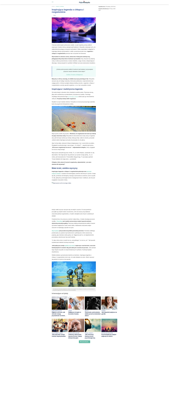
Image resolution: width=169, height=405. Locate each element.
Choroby (103, 310)
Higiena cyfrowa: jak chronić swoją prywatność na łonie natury (58, 313)
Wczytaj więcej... (84, 341)
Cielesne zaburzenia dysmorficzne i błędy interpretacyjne (75, 336)
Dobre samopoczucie (57, 310)
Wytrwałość (55, 230)
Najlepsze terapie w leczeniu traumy (74, 313)
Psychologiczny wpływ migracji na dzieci (108, 335)
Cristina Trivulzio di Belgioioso (74, 74)
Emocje (86, 310)
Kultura (53, 6)
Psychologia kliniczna (73, 333)
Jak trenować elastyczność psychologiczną (90, 336)
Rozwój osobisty (89, 333)
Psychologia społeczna (107, 333)
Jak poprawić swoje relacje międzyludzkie (59, 335)
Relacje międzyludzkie (57, 333)
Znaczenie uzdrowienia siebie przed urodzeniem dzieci (93, 313)
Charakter (59, 221)
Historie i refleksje (60, 6)
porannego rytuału (73, 96)
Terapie (70, 310)
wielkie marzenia (70, 245)
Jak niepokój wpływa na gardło (109, 313)
